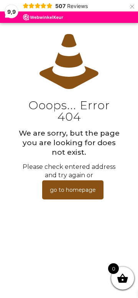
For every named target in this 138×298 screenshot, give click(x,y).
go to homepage (73, 189)
